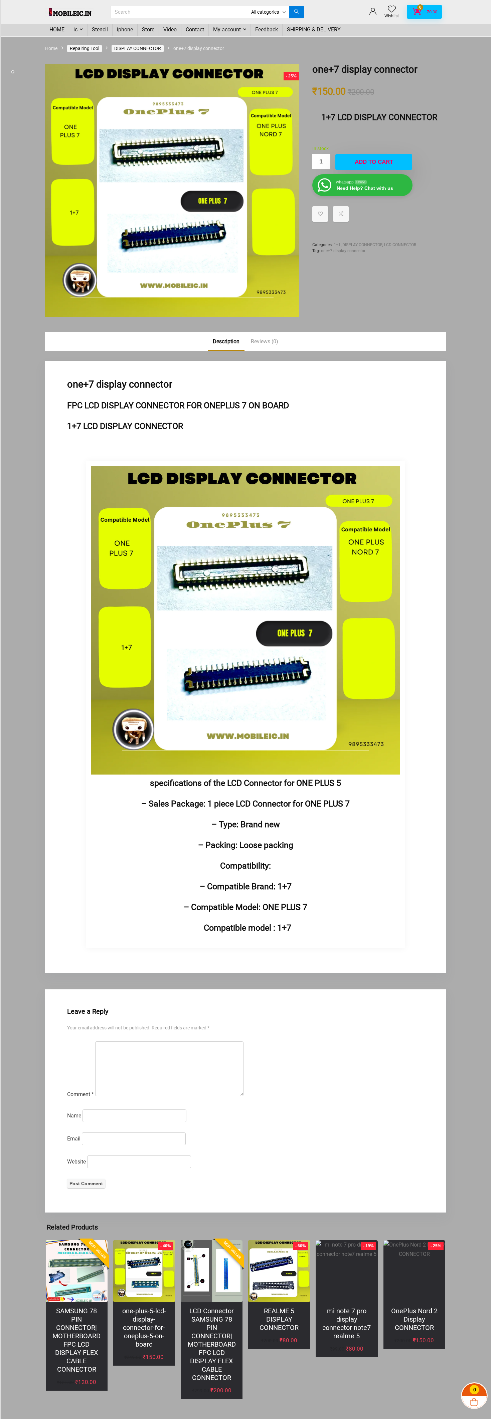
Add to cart (374, 162)
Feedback (266, 29)
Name (74, 1115)
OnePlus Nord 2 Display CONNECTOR (414, 1319)
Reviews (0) (264, 341)
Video (170, 29)
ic (75, 29)
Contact (195, 29)
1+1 (337, 245)
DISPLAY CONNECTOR (137, 48)
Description (226, 341)
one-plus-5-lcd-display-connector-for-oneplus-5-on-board (144, 1327)
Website (76, 1161)
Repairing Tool (84, 48)
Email (73, 1138)
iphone (125, 29)
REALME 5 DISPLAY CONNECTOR (279, 1319)
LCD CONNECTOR (400, 245)
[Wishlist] (392, 9)
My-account (227, 29)
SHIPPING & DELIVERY (314, 29)
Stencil (100, 29)
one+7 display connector (343, 251)
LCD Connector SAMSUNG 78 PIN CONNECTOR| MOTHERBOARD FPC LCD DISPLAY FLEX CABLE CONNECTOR (212, 1344)
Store (148, 29)
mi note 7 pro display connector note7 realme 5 (346, 1323)
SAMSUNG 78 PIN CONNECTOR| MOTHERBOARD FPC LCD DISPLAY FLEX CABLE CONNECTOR (76, 1340)
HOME (56, 29)
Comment (80, 1094)
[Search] (296, 12)
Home (51, 48)
